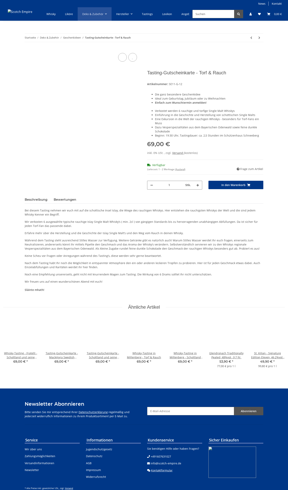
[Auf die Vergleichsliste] (122, 57)
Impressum (93, 470)
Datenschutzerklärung (93, 412)
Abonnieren (248, 411)
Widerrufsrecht (96, 477)
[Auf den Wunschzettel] (132, 57)
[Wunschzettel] (259, 14)
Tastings (147, 14)
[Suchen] (238, 14)
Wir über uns (33, 449)
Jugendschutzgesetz (99, 449)
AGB (88, 463)
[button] (250, 14)
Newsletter (32, 470)
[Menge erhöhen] (197, 185)
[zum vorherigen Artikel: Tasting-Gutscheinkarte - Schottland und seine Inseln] (251, 37)
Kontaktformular (162, 470)
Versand (178, 153)
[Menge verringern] (151, 185)
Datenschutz (94, 456)
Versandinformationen (39, 463)
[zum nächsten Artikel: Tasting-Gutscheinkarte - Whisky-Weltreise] (259, 37)
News (261, 3)
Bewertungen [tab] (65, 199)
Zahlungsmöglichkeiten (40, 456)
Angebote (187, 14)
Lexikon (167, 14)
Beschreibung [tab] (36, 199)
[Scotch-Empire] (254, 57)
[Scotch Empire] (20, 11)
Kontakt (277, 3)
